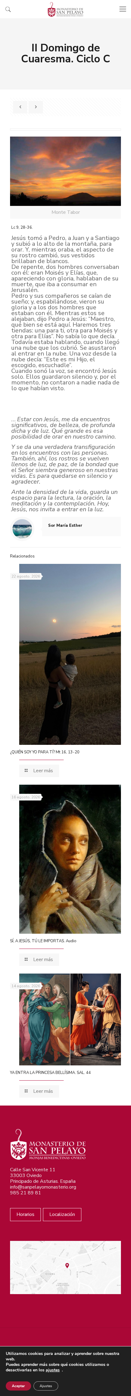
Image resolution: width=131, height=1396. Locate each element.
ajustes (53, 1370)
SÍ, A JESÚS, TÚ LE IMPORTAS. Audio (43, 941)
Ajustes (46, 1386)
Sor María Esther (65, 525)
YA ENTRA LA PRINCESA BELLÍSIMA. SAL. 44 (50, 1072)
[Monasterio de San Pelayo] (65, 9)
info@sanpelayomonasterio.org (43, 1187)
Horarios (25, 1214)
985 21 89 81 (25, 1192)
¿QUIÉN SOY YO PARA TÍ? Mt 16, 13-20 (45, 752)
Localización (62, 1214)
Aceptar (18, 1386)
